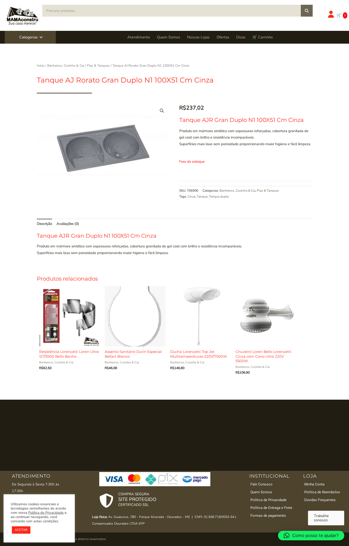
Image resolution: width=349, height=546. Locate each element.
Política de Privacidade (46, 512)
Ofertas (223, 37)
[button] (41, 37)
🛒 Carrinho (262, 37)
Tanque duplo (219, 196)
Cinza (191, 196)
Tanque (202, 196)
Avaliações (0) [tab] (68, 223)
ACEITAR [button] (21, 530)
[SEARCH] (307, 11)
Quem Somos (168, 37)
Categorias (28, 37)
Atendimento (138, 37)
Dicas (240, 37)
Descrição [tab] (44, 223)
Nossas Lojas (198, 37)
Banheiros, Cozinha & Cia (65, 65)
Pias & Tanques (98, 65)
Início (40, 65)
